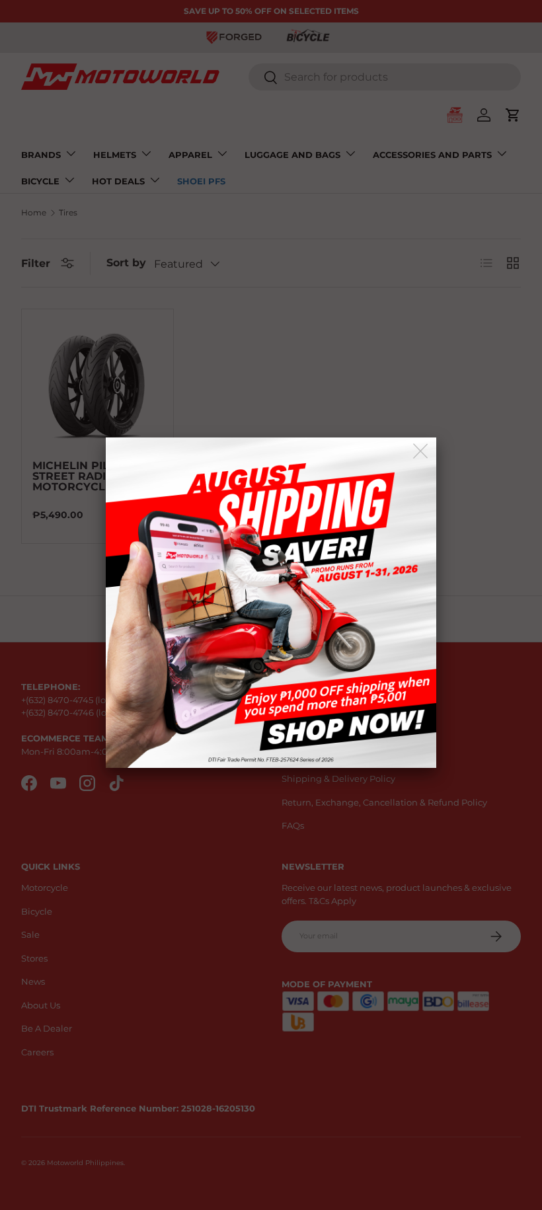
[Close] (421, 451)
